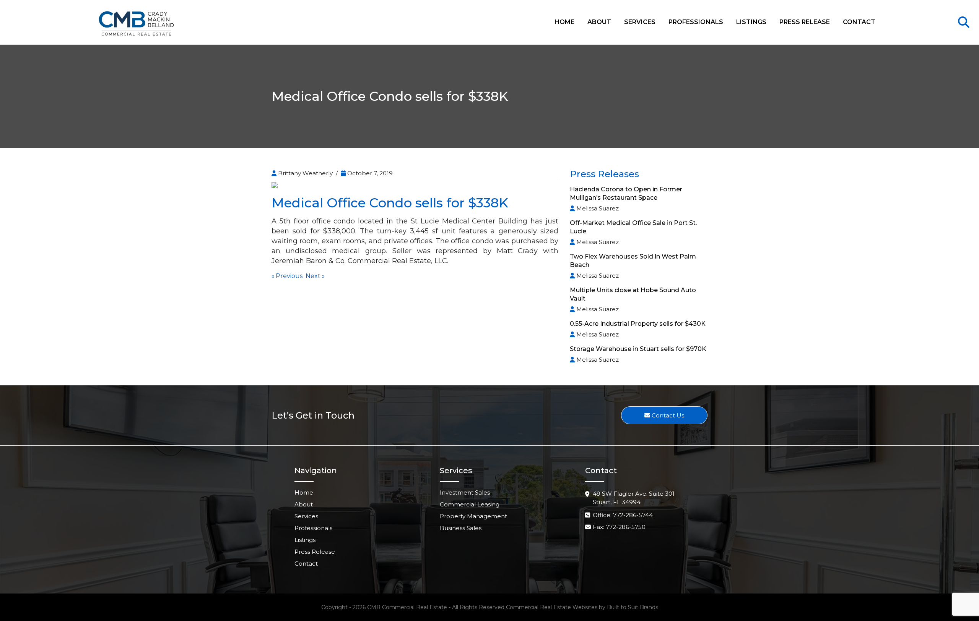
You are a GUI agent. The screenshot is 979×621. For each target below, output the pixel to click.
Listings (751, 22)
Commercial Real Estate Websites (551, 607)
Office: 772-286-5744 (623, 515)
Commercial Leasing (469, 504)
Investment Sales (465, 492)
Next (313, 276)
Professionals (695, 22)
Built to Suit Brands (632, 607)
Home (564, 22)
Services (639, 22)
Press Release (804, 22)
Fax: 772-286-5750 (619, 526)
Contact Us (667, 415)
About (599, 22)
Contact (859, 22)
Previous (289, 276)
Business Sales (460, 528)
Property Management (473, 516)
